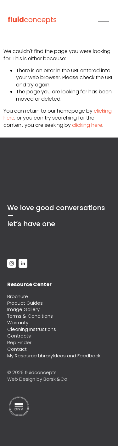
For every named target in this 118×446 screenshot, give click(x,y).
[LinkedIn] (23, 263)
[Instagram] (11, 263)
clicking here (87, 125)
